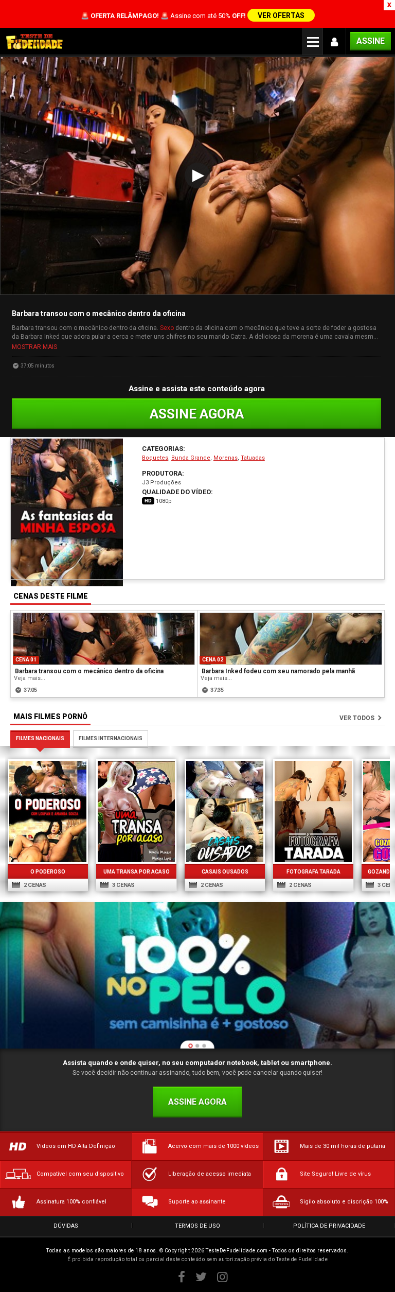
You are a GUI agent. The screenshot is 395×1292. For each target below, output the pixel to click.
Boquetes (155, 458)
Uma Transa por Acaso (136, 872)
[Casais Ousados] (225, 811)
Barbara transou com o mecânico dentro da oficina (89, 671)
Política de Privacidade (329, 1226)
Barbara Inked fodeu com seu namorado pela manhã (278, 671)
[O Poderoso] (48, 811)
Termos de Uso (197, 1226)
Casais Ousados (225, 872)
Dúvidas (65, 1226)
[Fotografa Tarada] (313, 811)
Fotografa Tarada (313, 872)
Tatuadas (253, 458)
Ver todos (356, 718)
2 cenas (34, 885)
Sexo (167, 327)
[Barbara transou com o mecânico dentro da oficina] (103, 639)
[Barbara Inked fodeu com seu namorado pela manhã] (291, 639)
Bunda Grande (190, 458)
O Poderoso (47, 872)
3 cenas (123, 885)
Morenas (225, 458)
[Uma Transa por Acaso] (136, 811)
